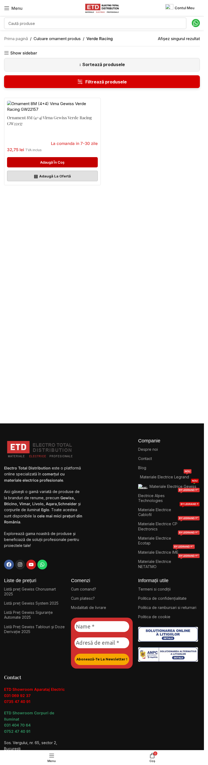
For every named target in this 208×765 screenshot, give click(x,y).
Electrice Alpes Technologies (168, 497)
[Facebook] (9, 564)
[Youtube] (31, 564)
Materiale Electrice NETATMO (168, 563)
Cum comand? (83, 589)
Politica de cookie (154, 616)
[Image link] (168, 634)
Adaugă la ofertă (52, 176)
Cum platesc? (83, 598)
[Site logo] (102, 7)
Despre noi (148, 449)
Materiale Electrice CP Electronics (168, 525)
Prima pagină (16, 38)
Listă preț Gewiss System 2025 (31, 603)
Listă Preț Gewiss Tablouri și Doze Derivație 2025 (34, 629)
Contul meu (184, 8)
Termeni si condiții (154, 589)
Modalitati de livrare (88, 607)
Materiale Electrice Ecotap (168, 539)
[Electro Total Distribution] (40, 447)
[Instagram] (20, 564)
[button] (52, 162)
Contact (145, 458)
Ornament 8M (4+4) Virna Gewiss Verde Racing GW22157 (49, 120)
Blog (142, 467)
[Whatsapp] (42, 564)
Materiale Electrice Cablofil (168, 511)
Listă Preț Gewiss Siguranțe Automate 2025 (28, 615)
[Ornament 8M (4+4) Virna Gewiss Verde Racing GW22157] (52, 106)
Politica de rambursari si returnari (167, 607)
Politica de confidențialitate (162, 598)
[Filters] (102, 81)
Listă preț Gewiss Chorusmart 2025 (30, 591)
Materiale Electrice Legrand (165, 475)
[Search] (180, 23)
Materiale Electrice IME (166, 551)
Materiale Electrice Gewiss (174, 485)
